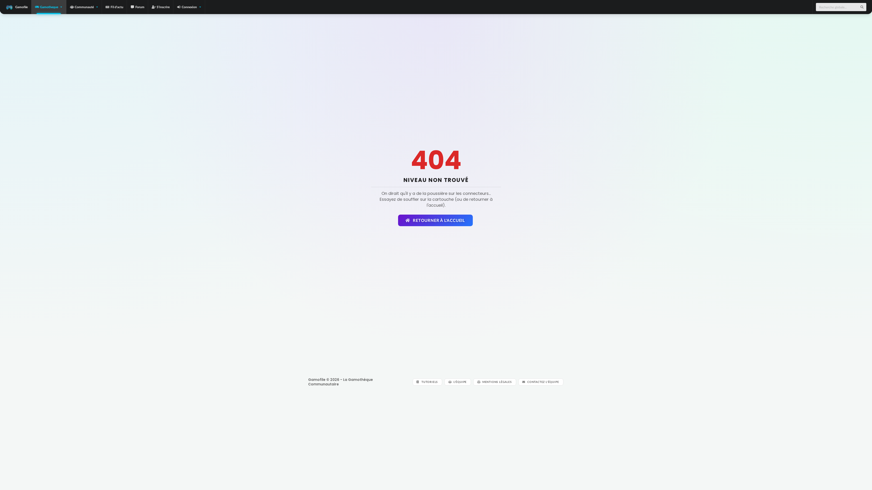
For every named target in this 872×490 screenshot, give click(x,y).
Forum (139, 7)
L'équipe (460, 382)
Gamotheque (49, 7)
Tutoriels (429, 382)
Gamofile (21, 7)
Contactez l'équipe (542, 382)
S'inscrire (163, 7)
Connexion (189, 7)
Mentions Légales (496, 382)
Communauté (84, 7)
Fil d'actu (117, 7)
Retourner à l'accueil (438, 220)
